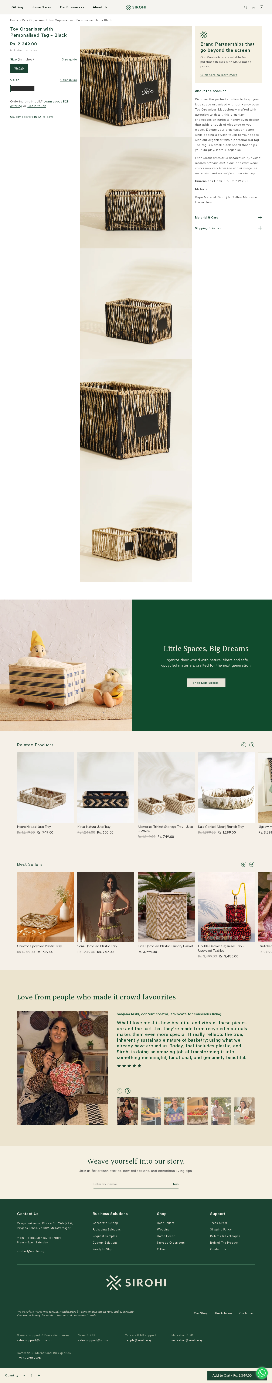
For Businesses (72, 7)
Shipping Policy (221, 1229)
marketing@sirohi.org (186, 1340)
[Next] (252, 745)
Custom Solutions (105, 1242)
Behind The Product (224, 1242)
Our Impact (247, 1313)
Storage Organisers (171, 1242)
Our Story (201, 1313)
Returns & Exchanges (225, 1236)
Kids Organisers (33, 20)
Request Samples (105, 1236)
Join (175, 1184)
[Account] (253, 7)
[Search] (245, 7)
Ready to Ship (102, 1249)
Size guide (69, 59)
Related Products (35, 744)
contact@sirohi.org (30, 1251)
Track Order (218, 1223)
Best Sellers (29, 864)
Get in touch (36, 106)
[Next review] (127, 1091)
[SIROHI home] (136, 7)
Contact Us (218, 1249)
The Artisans (223, 1313)
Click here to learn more (218, 75)
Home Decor (42, 7)
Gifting (17, 7)
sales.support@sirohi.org (34, 1340)
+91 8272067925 (29, 1357)
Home (14, 20)
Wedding (163, 1229)
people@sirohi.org (138, 1340)
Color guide (68, 79)
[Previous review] (119, 1091)
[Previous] (244, 745)
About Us (100, 7)
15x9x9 (19, 68)
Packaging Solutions (107, 1229)
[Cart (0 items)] (262, 7)
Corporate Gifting (105, 1223)
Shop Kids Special (206, 683)
